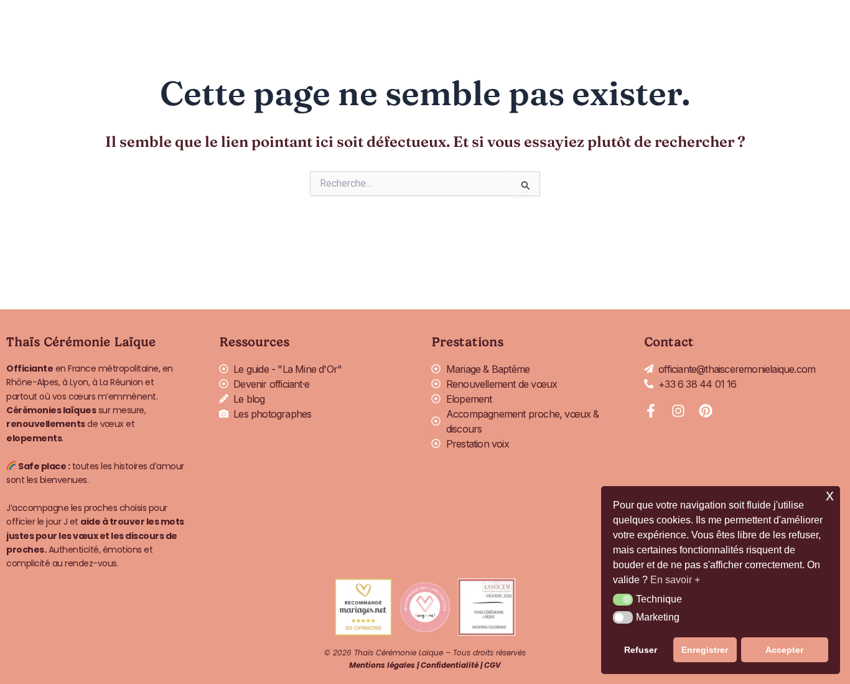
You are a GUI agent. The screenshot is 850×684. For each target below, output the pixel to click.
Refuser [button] (640, 650)
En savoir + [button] (675, 579)
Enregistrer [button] (704, 650)
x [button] (830, 495)
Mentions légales (382, 665)
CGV (492, 665)
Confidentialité (450, 665)
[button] (623, 600)
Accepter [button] (784, 650)
